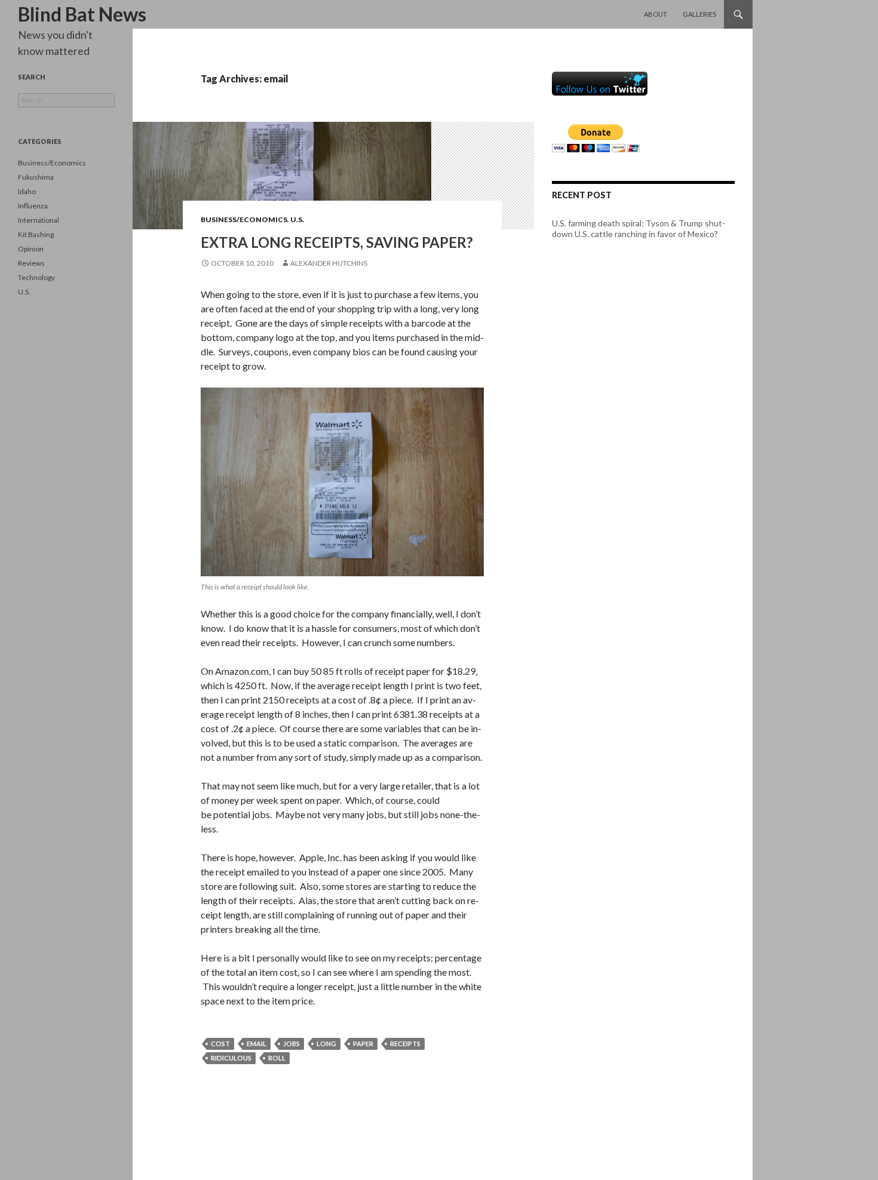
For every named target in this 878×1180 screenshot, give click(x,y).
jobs (291, 1043)
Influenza (33, 205)
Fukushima (36, 177)
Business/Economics (244, 219)
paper (363, 1043)
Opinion (31, 248)
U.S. (297, 219)
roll (276, 1058)
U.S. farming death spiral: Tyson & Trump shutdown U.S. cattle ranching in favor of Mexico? (638, 228)
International (38, 220)
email (256, 1043)
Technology (36, 277)
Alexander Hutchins (328, 263)
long (326, 1043)
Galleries (699, 14)
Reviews (31, 263)
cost (220, 1043)
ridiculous (231, 1058)
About (655, 14)
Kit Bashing (36, 234)
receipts (405, 1043)
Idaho (27, 191)
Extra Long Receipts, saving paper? (337, 242)
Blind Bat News (82, 14)
